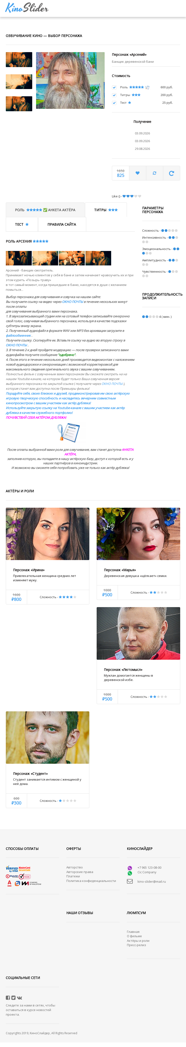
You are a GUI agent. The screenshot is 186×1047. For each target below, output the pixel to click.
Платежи (73, 876)
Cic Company (147, 872)
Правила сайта (62, 224)
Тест (124, 102)
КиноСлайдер (40, 1033)
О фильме (134, 936)
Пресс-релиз (136, 945)
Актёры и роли (138, 940)
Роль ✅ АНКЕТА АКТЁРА (45, 210)
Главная (133, 931)
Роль (124, 87)
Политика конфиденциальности (91, 881)
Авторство (74, 867)
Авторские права (79, 872)
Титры (126, 95)
